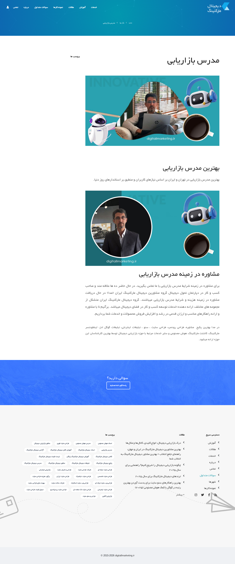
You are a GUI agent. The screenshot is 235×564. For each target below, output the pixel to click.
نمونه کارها (58, 7)
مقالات (71, 7)
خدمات (94, 7)
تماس (15, 7)
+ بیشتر (180, 494)
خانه (130, 23)
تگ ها (122, 23)
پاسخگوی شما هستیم (118, 385)
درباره (26, 7)
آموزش (82, 7)
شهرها (212, 481)
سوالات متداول (41, 7)
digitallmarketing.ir (124, 555)
